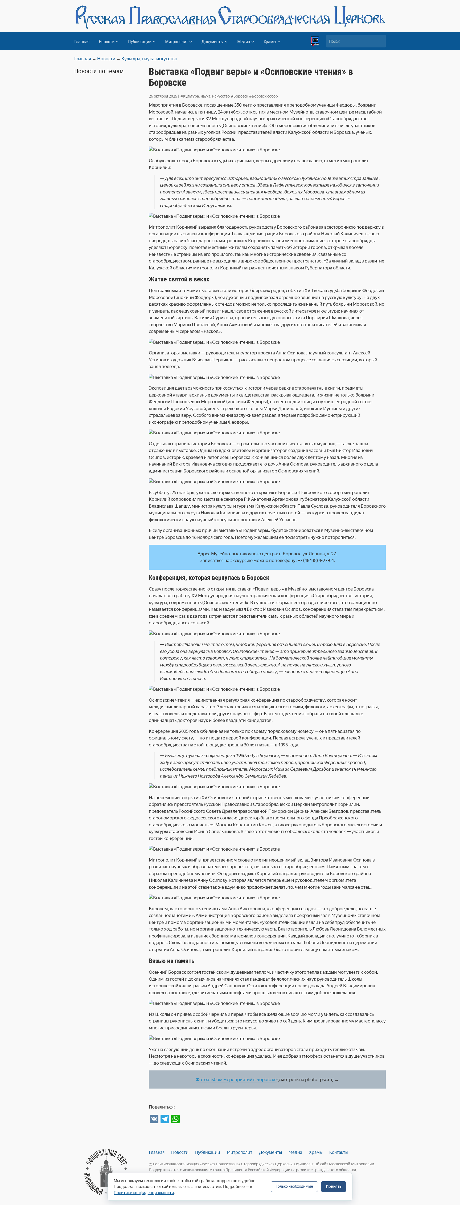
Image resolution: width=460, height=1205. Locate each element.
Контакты (338, 1152)
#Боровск (239, 96)
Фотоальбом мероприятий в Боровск (235, 1079)
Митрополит (176, 41)
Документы (213, 41)
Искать (379, 41)
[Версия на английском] (315, 41)
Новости (106, 41)
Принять (333, 1186)
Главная (81, 41)
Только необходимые (294, 1186)
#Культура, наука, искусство (205, 96)
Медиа (243, 41)
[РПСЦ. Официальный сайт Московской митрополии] (106, 1172)
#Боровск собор (263, 96)
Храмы (270, 41)
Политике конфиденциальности (144, 1192)
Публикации (139, 41)
